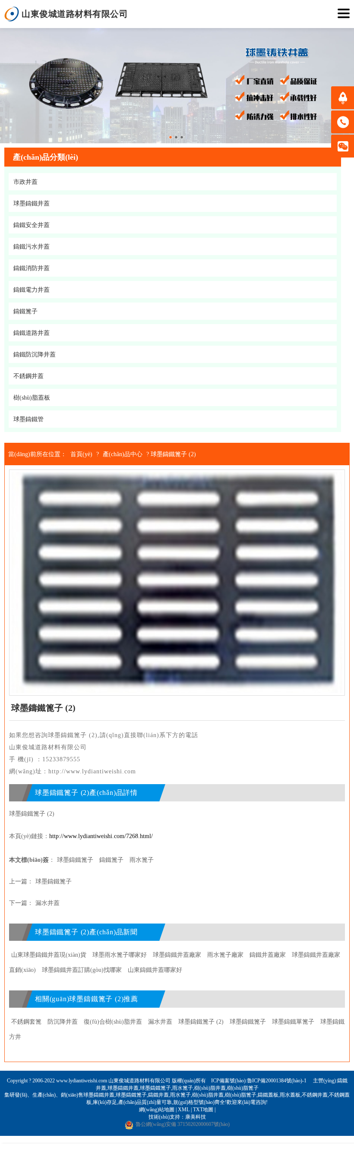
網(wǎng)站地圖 (156, 1110)
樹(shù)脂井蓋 (210, 1088)
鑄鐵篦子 (111, 860)
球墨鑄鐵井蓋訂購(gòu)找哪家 (82, 970)
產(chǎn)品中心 (122, 454)
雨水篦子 (142, 860)
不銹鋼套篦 (26, 1021)
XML (184, 1110)
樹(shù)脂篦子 (243, 1088)
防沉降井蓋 (62, 1021)
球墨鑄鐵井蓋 (123, 1088)
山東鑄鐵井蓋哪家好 (155, 970)
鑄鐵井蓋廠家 (268, 955)
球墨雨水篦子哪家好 (119, 955)
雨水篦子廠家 (225, 955)
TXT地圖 (203, 1110)
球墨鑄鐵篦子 (75, 860)
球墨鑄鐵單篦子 (293, 1021)
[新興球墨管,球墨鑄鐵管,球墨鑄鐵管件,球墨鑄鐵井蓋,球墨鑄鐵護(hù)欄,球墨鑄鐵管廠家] (11, 14)
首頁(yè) (81, 454)
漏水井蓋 (47, 903)
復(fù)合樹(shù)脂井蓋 (113, 1021)
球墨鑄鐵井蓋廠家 (177, 955)
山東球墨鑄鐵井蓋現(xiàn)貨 (48, 955)
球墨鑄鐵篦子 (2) (201, 1021)
